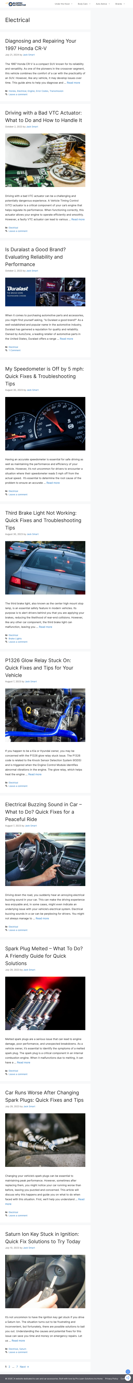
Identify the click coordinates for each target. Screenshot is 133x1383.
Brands (118, 4)
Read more (73, 82)
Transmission (56, 91)
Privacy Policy (111, 1378)
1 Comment (15, 350)
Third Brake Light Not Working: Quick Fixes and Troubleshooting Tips (43, 520)
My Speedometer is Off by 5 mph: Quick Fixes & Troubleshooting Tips (44, 376)
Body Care (83, 4)
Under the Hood (62, 4)
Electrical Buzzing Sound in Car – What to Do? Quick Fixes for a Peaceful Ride (43, 811)
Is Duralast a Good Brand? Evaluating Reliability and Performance (35, 256)
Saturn (22, 1349)
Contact (124, 1378)
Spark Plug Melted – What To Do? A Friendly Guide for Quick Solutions (44, 955)
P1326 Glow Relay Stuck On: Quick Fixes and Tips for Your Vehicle (39, 667)
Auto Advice (101, 4)
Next (24, 1366)
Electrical (21, 91)
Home (100, 1378)
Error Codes (42, 91)
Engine (31, 91)
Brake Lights (15, 638)
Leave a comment (18, 94)
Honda (12, 91)
